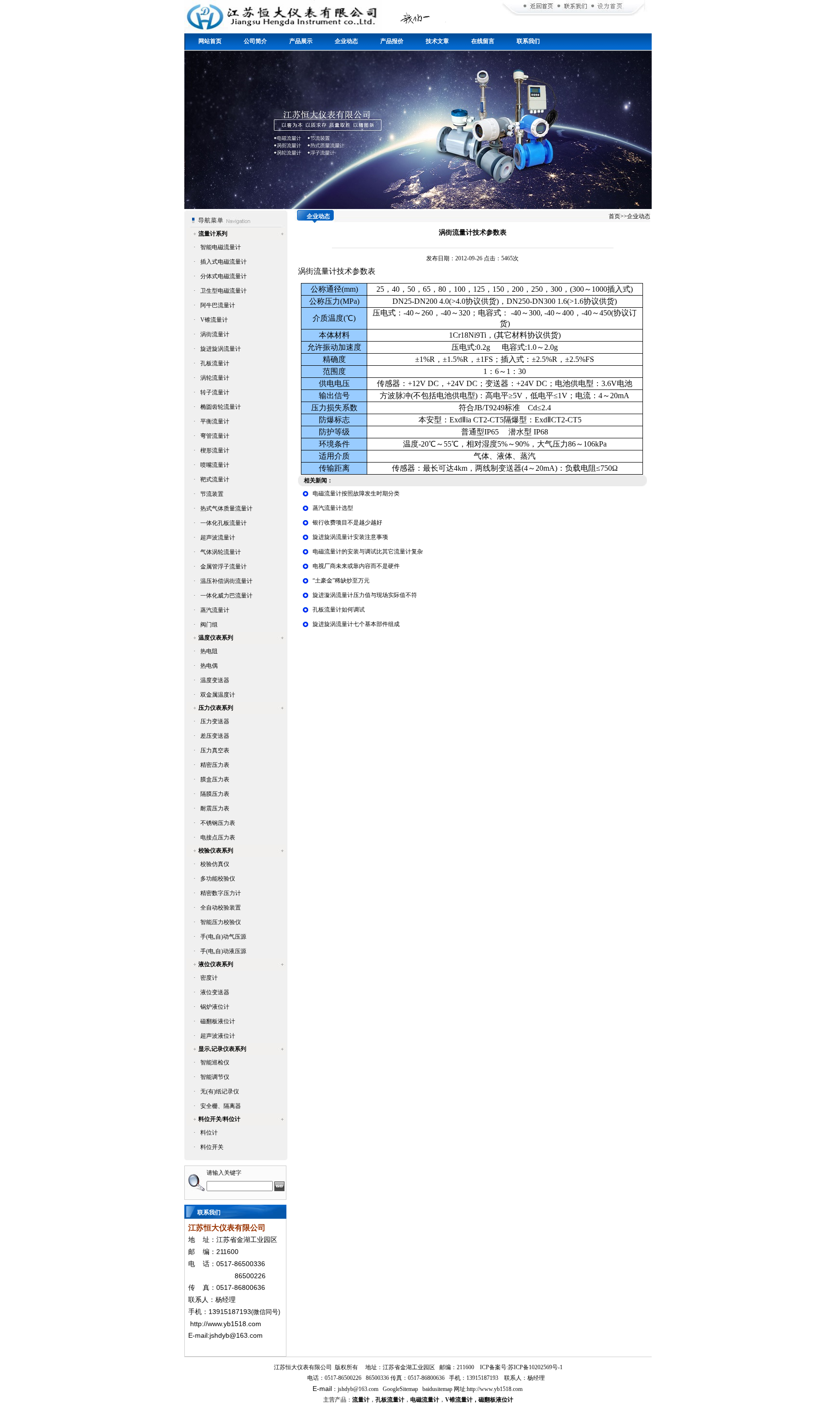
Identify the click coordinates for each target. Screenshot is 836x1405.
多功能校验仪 (217, 878)
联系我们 (528, 41)
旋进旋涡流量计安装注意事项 (350, 537)
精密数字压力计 (220, 893)
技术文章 (437, 41)
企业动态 (346, 41)
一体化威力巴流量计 (226, 595)
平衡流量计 (214, 421)
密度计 (209, 977)
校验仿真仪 (214, 864)
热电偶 (209, 665)
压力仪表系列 (215, 707)
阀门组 (209, 624)
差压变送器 (214, 735)
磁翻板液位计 (217, 1021)
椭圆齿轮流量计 (220, 407)
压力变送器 (214, 721)
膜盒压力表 (214, 779)
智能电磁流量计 (220, 247)
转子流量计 (214, 392)
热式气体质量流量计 (226, 508)
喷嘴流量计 (214, 465)
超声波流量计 (217, 537)
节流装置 (212, 494)
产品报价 (391, 41)
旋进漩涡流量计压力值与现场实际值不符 (365, 595)
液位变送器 (214, 992)
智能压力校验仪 (220, 922)
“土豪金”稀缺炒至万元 (341, 580)
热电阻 (209, 651)
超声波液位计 (217, 1035)
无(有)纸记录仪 (219, 1091)
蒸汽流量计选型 (333, 508)
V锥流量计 (214, 319)
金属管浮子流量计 (223, 566)
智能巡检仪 (214, 1062)
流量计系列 (212, 233)
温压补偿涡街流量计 (226, 581)
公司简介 (255, 41)
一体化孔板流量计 (223, 523)
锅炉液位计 (214, 1006)
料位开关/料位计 (219, 1119)
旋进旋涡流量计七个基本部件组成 (356, 624)
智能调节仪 (214, 1077)
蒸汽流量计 (214, 610)
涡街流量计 (214, 334)
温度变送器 (214, 680)
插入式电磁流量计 (223, 261)
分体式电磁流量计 (223, 276)
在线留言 (482, 41)
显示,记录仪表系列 (222, 1049)
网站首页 (210, 41)
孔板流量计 (214, 363)
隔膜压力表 (214, 794)
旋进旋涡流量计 (220, 348)
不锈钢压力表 (217, 823)
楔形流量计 (214, 450)
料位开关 (212, 1147)
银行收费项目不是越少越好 (347, 522)
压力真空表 (214, 750)
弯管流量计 (214, 436)
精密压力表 (214, 765)
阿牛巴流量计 (217, 305)
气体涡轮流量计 (220, 552)
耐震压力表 (214, 808)
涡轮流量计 (214, 377)
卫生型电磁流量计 (223, 290)
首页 (614, 216)
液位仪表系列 (215, 964)
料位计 (209, 1132)
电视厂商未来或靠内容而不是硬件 (356, 566)
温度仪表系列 (215, 637)
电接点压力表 (217, 837)
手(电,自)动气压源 (223, 936)
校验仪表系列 (215, 850)
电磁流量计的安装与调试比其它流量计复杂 (368, 551)
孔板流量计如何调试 (339, 609)
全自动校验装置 (220, 907)
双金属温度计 (217, 694)
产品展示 (301, 41)
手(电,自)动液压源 (223, 951)
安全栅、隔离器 (220, 1106)
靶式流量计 (214, 479)
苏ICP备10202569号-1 (535, 1367)
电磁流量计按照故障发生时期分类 (356, 493)
